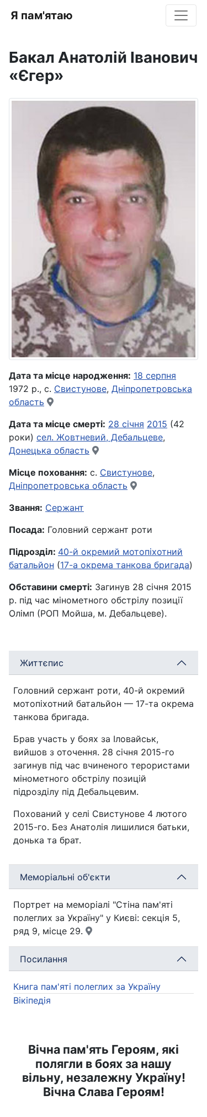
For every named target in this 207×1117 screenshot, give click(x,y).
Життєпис (41, 662)
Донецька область (49, 450)
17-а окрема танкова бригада (124, 564)
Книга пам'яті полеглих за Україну (87, 986)
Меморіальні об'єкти (65, 876)
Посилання (43, 959)
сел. (46, 437)
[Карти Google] (50, 401)
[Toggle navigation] (181, 15)
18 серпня (155, 375)
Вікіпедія (32, 1000)
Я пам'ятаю (41, 15)
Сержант (64, 507)
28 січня (126, 423)
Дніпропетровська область (68, 485)
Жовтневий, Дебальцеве (109, 437)
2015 (157, 423)
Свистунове (80, 388)
